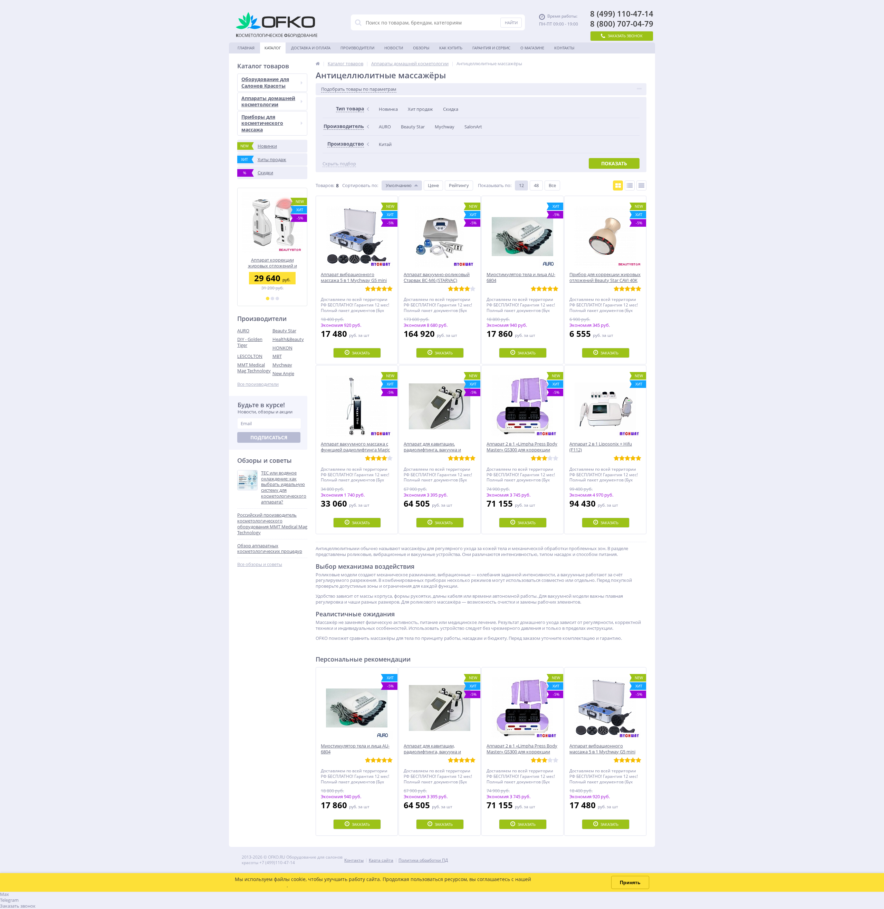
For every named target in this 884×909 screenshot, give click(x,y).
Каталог (273, 47)
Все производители (258, 384)
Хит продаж (420, 109)
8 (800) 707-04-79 (621, 24)
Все (552, 185)
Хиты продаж (263, 159)
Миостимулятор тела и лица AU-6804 (355, 749)
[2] (272, 298)
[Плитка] (618, 185)
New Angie (283, 373)
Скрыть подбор (339, 164)
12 (521, 185)
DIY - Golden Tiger (249, 342)
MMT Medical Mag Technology (254, 368)
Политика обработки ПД (423, 860)
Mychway (282, 365)
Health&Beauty (288, 339)
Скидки (258, 172)
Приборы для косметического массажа (262, 123)
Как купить (450, 47)
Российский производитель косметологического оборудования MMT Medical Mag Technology (272, 524)
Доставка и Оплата (310, 47)
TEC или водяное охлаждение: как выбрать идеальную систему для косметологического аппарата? (283, 487)
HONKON (282, 348)
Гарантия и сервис (491, 47)
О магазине (532, 47)
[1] (267, 298)
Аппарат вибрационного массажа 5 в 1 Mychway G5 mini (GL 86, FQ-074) (602, 752)
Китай (385, 144)
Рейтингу (459, 185)
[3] (277, 298)
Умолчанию (399, 185)
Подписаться (268, 437)
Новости (393, 47)
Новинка (388, 109)
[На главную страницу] (318, 63)
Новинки (258, 146)
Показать (614, 163)
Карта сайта (381, 860)
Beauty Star (284, 331)
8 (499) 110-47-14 (621, 14)
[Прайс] (641, 185)
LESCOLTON (249, 356)
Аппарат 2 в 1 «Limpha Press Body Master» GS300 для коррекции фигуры (522, 752)
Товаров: (325, 185)
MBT (277, 356)
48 (536, 185)
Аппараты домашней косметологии (268, 101)
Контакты (564, 47)
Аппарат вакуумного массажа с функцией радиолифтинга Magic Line (272, 262)
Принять (630, 882)
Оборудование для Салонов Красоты (265, 82)
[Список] (630, 185)
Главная (246, 47)
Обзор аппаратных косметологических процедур (269, 549)
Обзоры (421, 47)
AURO (243, 331)
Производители (357, 47)
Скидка (450, 109)
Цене (433, 185)
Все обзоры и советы (259, 564)
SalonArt (473, 127)
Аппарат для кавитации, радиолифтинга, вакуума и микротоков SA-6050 (432, 752)
